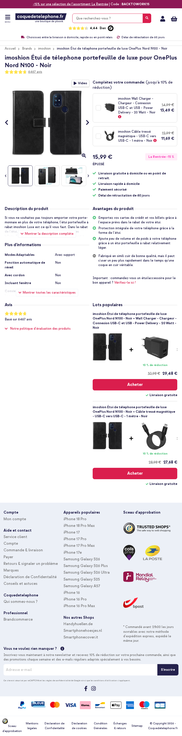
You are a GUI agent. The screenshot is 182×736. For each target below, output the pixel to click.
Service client (15, 536)
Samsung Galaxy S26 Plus (86, 565)
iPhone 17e (73, 552)
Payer (8, 557)
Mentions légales (32, 726)
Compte (11, 543)
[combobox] (111, 18)
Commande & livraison (23, 550)
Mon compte (162, 19)
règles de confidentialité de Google (63, 680)
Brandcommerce (18, 619)
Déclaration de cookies (79, 726)
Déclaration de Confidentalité (30, 577)
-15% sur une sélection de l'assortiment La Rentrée (70, 4)
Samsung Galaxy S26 (82, 559)
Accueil (10, 49)
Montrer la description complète (49, 234)
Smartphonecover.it (81, 637)
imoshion (44, 49)
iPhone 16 (72, 592)
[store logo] (41, 18)
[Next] (85, 123)
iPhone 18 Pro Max (79, 525)
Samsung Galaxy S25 (82, 579)
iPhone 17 (72, 532)
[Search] (147, 18)
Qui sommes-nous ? (20, 601)
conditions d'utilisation (105, 680)
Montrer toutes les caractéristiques (49, 293)
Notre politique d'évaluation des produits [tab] (40, 329)
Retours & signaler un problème (31, 563)
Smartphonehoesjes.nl (83, 630)
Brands (27, 49)
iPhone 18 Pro (75, 519)
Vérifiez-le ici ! (125, 283)
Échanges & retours (120, 726)
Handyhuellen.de (78, 624)
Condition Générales (100, 726)
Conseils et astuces (20, 583)
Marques (11, 570)
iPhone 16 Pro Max (79, 606)
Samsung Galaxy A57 (82, 586)
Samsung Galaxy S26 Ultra (87, 572)
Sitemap (137, 726)
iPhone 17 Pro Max (79, 545)
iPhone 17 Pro (75, 539)
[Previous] (9, 123)
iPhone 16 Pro (75, 599)
